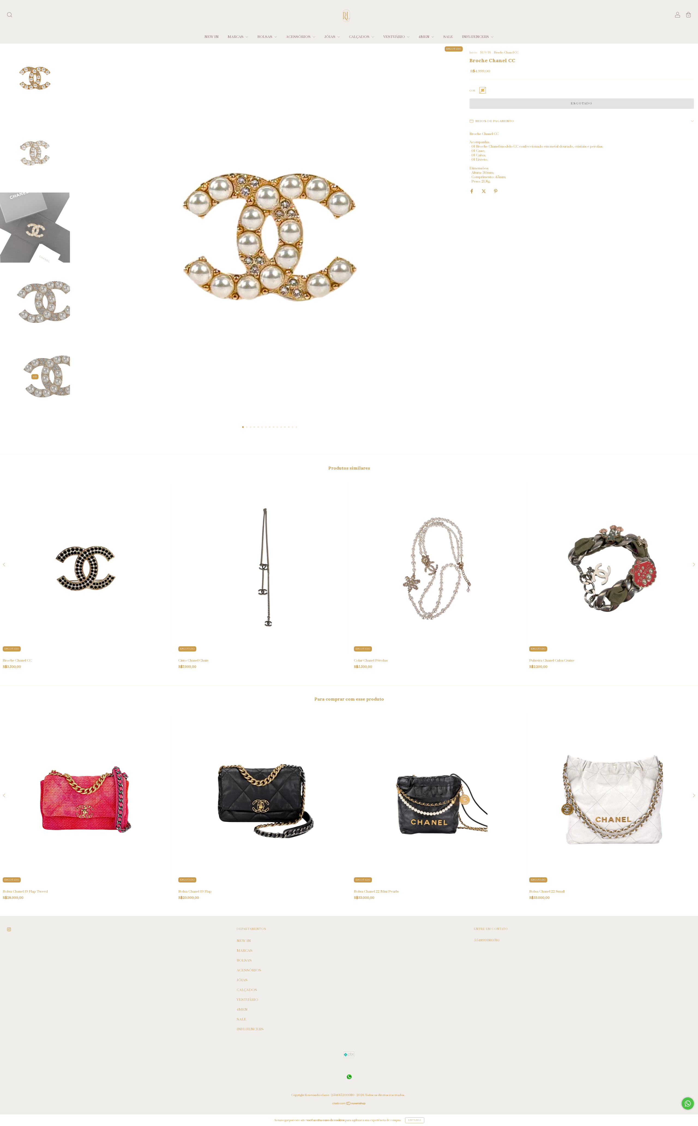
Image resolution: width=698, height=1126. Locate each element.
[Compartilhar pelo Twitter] (484, 191)
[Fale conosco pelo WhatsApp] (688, 1103)
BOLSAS (265, 37)
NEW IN (211, 37)
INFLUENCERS (476, 37)
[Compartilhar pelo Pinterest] (496, 191)
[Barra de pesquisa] (9, 16)
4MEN (424, 37)
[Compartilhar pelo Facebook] (472, 191)
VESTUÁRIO (394, 37)
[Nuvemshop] (349, 1104)
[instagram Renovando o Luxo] (9, 929)
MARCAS (236, 37)
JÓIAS (330, 37)
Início (473, 53)
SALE (448, 37)
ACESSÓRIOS (298, 37)
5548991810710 (487, 940)
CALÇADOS (359, 37)
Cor (472, 90)
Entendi (414, 1120)
